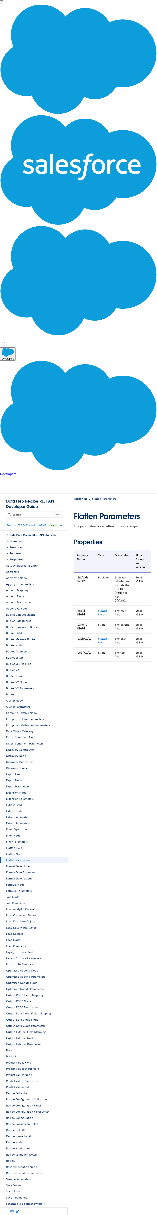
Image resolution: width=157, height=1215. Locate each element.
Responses (80, 498)
